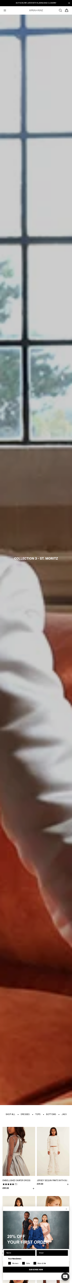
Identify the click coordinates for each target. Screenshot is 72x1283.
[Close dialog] (66, 1209)
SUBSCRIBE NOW (36, 1270)
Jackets (66, 1114)
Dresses (25, 1114)
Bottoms (51, 1114)
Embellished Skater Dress (16, 1180)
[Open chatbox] (65, 1277)
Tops (38, 1114)
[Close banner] (69, 3)
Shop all (10, 1114)
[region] (36, 3)
